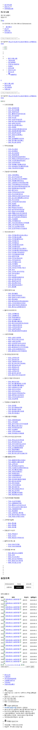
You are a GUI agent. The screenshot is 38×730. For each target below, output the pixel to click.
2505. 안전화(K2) (13, 243)
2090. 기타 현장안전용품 (16, 224)
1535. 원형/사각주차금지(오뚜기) (18, 158)
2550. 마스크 (12, 275)
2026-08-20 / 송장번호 (12, 612)
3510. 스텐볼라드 (13, 313)
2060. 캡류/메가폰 (14, 205)
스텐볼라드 (33, 41)
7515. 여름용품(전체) (15, 503)
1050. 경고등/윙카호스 (15, 125)
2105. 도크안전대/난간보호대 (17, 228)
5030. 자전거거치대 (14, 389)
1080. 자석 (11, 136)
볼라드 (26, 41)
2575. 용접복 (12, 287)
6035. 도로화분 (13, 429)
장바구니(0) (12, 70)
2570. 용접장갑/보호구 (15, 285)
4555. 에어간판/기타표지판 (16, 375)
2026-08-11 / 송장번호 (12, 633)
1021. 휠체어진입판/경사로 (16, 113)
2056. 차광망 (12, 203)
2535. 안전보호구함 (14, 266)
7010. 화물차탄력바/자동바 (16, 460)
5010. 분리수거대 (13, 381)
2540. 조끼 (11, 269)
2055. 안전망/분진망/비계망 (17, 201)
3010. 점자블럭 (13, 293)
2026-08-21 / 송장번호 (12, 609)
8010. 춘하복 (12, 523)
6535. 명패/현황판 (14, 449)
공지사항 (11, 68)
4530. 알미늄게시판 (14, 365)
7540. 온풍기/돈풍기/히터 (16, 516)
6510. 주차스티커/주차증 (16, 440)
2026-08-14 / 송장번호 (12, 623)
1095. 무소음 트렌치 (14, 142)
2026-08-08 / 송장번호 (12, 640)
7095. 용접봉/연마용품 (15, 492)
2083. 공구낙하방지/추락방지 (17, 217)
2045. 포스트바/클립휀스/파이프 (18, 198)
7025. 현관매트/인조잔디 (16, 466)
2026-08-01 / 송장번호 (12, 659)
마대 (2, 43)
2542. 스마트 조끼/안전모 (16, 271)
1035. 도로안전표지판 (15, 119)
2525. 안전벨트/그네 (14, 262)
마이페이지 (8, 32)
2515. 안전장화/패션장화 (16, 254)
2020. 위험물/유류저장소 (16, 180)
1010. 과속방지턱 (13, 108)
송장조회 (18, 587)
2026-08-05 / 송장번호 (12, 649)
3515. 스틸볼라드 (13, 315)
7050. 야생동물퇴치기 (15, 475)
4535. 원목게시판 (13, 367)
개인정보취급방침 (10, 678)
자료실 (10, 66)
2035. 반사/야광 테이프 (15, 194)
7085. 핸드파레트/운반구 (16, 489)
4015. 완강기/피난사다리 (16, 339)
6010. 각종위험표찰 (14, 420)
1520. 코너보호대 (13, 153)
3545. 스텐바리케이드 (15, 327)
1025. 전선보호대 (13, 115)
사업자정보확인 (9, 684)
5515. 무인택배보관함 (15, 407)
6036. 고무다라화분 (14, 431)
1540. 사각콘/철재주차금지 (16, 160)
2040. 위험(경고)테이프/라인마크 (18, 196)
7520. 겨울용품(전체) (15, 509)
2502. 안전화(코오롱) (15, 237)
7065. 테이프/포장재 (14, 481)
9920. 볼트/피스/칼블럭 (15, 553)
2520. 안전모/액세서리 (15, 258)
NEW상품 (11, 60)
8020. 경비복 (12, 527)
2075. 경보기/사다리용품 (16, 211)
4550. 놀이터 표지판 (14, 373)
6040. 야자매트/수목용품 (16, 433)
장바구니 (7, 6)
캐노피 (10, 41)
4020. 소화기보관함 (14, 341)
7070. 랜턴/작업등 (14, 483)
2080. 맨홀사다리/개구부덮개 (17, 213)
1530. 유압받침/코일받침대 (16, 157)
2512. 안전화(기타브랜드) (16, 252)
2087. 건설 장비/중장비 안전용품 (18, 222)
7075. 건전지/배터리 (14, 485)
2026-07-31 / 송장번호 (12, 661)
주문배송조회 (8, 8)
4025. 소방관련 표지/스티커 (17, 343)
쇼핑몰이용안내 (9, 680)
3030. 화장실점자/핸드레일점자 (18, 301)
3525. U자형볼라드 (14, 319)
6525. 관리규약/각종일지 (16, 445)
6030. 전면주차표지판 (15, 427)
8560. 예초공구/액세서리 (16, 537)
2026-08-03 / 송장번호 (12, 656)
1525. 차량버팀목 (13, 155)
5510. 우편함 (12, 405)
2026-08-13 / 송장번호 (12, 626)
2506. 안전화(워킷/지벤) (15, 244)
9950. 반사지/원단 (14, 557)
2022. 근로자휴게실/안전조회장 (18, 184)
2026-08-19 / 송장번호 (12, 616)
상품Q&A (9, 587)
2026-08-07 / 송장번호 (12, 642)
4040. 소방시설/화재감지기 (16, 349)
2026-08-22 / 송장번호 (12, 607)
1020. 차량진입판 (13, 112)
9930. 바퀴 (11, 555)
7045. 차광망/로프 (14, 473)
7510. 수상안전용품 (14, 501)
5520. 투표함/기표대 (14, 409)
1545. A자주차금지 (14, 162)
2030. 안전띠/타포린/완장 (16, 192)
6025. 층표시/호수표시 (15, 425)
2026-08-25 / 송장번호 (12, 599)
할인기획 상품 (9, 83)
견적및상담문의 (9, 584)
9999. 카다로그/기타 (14, 562)
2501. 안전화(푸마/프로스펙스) (18, 235)
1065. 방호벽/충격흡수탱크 (16, 131)
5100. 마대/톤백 (13, 399)
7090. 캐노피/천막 (14, 490)
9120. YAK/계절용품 (14, 546)
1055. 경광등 (12, 127)
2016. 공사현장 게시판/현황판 (17, 179)
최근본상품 (8, 5)
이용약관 (7, 676)
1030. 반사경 (12, 117)
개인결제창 (11, 62)
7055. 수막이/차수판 (14, 477)
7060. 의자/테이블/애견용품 (17, 479)
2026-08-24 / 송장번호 (12, 603)
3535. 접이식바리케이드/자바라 (18, 323)
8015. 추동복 (12, 525)
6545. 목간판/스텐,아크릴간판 (17, 453)
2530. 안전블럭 (13, 264)
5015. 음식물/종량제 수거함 (17, 383)
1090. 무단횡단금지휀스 (16, 140)
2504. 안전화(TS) (13, 241)
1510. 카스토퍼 (13, 149)
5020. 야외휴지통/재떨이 (16, 385)
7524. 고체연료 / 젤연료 (15, 512)
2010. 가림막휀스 (13, 175)
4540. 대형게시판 (13, 369)
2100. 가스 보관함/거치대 (16, 226)
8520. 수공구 (12, 535)
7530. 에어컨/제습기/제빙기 (17, 514)
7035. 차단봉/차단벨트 (15, 469)
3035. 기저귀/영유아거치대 (16, 303)
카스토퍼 (21, 41)
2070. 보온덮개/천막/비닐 (16, 209)
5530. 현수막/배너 (14, 413)
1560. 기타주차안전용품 (16, 168)
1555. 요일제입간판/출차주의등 (18, 166)
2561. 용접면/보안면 (14, 281)
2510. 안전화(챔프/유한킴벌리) (18, 250)
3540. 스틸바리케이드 (15, 325)
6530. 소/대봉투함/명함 (15, 447)
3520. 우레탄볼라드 (14, 317)
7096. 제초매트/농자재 (15, 494)
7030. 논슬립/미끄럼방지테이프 (18, 467)
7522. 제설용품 (13, 511)
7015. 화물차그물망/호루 (16, 462)
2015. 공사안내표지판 (15, 177)
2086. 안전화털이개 (14, 221)
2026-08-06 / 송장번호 (12, 645)
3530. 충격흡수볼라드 (15, 321)
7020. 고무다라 (13, 464)
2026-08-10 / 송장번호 (12, 636)
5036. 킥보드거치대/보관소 (16, 393)
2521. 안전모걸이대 (14, 260)
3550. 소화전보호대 (14, 329)
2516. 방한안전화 (13, 256)
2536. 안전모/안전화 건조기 (17, 267)
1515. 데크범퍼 (13, 151)
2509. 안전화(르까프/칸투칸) (17, 248)
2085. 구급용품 (13, 219)
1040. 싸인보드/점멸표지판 (16, 121)
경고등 (15, 41)
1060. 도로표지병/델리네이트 (17, 129)
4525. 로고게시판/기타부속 (16, 363)
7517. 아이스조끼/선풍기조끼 (17, 507)
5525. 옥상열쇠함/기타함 (16, 411)
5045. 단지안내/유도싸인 (16, 397)
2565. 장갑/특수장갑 (14, 283)
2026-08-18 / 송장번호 (12, 619)
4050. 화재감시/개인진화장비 (17, 351)
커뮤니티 (7, 89)
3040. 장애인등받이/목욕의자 (17, 305)
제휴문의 (12, 74)
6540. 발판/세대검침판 (15, 451)
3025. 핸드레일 (13, 299)
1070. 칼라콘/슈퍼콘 (14, 133)
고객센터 (7, 682)
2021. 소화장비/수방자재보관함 (18, 182)
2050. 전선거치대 (13, 200)
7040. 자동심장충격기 (15, 471)
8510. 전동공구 (13, 534)
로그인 (6, 28)
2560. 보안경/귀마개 (14, 279)
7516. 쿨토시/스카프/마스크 (17, 505)
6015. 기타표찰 (13, 422)
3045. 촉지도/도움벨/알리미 (17, 307)
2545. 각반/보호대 (14, 273)
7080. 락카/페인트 (14, 487)
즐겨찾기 (9, 27)
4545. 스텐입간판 (13, 371)
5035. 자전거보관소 (14, 391)
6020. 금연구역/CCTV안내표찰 (18, 423)
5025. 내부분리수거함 (15, 387)
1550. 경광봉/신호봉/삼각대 (17, 164)
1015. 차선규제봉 (13, 110)
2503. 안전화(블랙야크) (15, 239)
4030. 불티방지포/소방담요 (16, 345)
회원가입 (7, 30)
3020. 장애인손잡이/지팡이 (16, 297)
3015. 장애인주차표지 (15, 295)
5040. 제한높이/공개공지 (16, 395)
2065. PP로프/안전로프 (15, 207)
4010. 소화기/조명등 (14, 337)
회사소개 (11, 72)
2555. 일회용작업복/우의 (16, 277)
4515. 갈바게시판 (13, 359)
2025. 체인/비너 (13, 190)
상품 (12, 58)
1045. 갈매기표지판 (14, 123)
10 (19, 665)
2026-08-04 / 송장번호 (12, 652)
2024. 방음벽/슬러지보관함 (16, 188)
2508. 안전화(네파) (14, 246)
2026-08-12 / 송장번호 (12, 629)
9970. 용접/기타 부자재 (15, 560)
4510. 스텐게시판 (13, 357)
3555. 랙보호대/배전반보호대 (17, 331)
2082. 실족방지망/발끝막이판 (17, 215)
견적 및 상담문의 (13, 64)
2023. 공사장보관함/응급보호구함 (19, 186)
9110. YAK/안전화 (14, 544)
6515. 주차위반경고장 (15, 442)
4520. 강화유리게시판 (15, 361)
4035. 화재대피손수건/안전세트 (18, 347)
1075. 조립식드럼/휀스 (15, 134)
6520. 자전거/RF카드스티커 (17, 444)
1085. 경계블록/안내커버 (16, 138)
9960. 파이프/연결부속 (15, 558)
